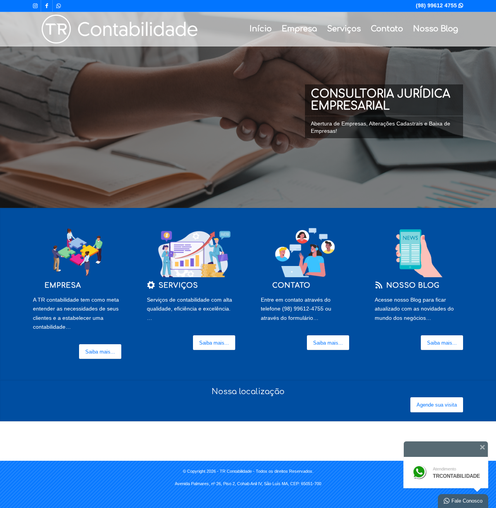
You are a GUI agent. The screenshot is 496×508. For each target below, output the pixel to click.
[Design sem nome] (419, 252)
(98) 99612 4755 (439, 5)
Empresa (299, 28)
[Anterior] (7, 104)
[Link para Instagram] (35, 6)
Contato (387, 28)
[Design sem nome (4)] (191, 252)
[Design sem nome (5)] (305, 252)
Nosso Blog (435, 28)
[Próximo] (489, 104)
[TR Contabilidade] (119, 29)
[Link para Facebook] (46, 6)
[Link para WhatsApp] (58, 6)
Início (261, 28)
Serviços (344, 28)
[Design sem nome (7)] (77, 252)
